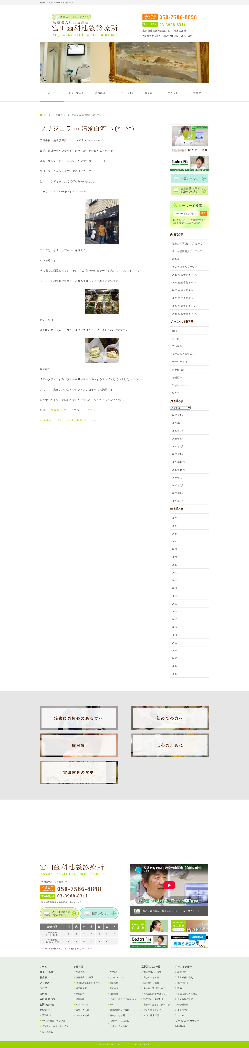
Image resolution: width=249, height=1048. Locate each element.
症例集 (78, 745)
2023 (174, 541)
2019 (174, 572)
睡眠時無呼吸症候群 (119, 1010)
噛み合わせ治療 (151, 983)
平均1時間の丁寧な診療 (53, 1021)
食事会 (176, 259)
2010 (174, 643)
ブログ (197, 93)
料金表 (148, 93)
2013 (174, 619)
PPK (111, 1004)
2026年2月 (178, 446)
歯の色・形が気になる (154, 988)
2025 (174, 526)
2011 (174, 635)
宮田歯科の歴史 (78, 772)
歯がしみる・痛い (152, 977)
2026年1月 (178, 454)
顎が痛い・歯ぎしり (153, 999)
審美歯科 (80, 999)
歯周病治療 (81, 988)
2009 (174, 650)
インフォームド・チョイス (55, 1026)
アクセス (173, 93)
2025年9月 (178, 477)
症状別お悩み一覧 (150, 966)
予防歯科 (177, 346)
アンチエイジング (152, 1010)
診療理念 (181, 972)
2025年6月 (178, 501)
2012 (174, 627)
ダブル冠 (114, 972)
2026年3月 (178, 438)
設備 (179, 988)
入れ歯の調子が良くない (155, 993)
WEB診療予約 (47, 999)
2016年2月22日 (60, 410)
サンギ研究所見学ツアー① (187, 267)
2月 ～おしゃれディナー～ (77, 420)
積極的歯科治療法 (84, 977)
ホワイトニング (117, 977)
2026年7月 (178, 415)
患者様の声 (178, 370)
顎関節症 (114, 983)
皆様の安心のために (187, 993)
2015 (174, 604)
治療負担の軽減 (185, 999)
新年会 (45, 420)
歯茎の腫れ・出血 (152, 972)
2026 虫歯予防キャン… (185, 275)
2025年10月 (178, 470)
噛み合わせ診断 (117, 1015)
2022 (174, 549)
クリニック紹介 (124, 93)
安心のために (170, 745)
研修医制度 (182, 1004)
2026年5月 (178, 431)
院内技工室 (47, 1031)
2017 (174, 588)
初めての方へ (170, 718)
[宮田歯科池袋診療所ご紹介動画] (189, 153)
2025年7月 (178, 493)
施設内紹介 (182, 983)
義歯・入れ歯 (82, 1010)
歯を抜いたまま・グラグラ (156, 1004)
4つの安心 (45, 1010)
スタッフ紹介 (76, 93)
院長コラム (178, 393)
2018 (174, 580)
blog (174, 331)
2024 (174, 533)
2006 (174, 674)
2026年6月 (178, 423)
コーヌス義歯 (82, 1015)
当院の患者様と (181, 362)
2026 (174, 518)
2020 (174, 565)
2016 (174, 596)
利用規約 (180, 1026)
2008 (174, 658)
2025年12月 (178, 462)
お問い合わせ (47, 1004)
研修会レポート (181, 385)
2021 (174, 557)
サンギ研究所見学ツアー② (187, 251)
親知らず (114, 988)
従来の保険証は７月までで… (188, 243)
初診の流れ (81, 972)
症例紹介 (177, 377)
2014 (174, 611)
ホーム (52, 93)
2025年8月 (178, 485)
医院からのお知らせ (183, 354)
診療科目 (100, 93)
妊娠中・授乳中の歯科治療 (123, 999)
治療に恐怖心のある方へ (78, 718)
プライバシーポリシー (187, 1021)
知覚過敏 (114, 993)
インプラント (82, 1004)
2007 (174, 666)
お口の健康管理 (151, 1015)
